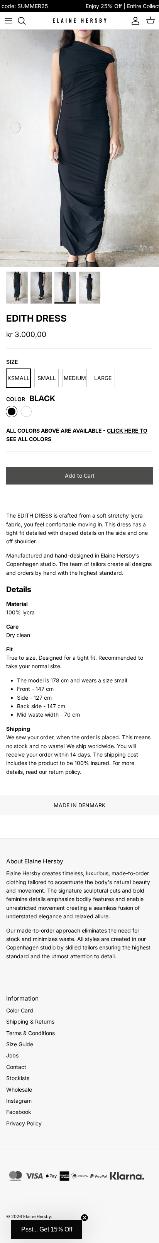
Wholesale (19, 1089)
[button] (46, 1229)
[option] (79, 148)
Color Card (19, 1010)
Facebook (18, 1112)
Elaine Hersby (37, 1216)
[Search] (25, 20)
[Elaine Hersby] (79, 20)
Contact (16, 1067)
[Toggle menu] (8, 20)
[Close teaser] (84, 1217)
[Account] (133, 20)
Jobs (12, 1055)
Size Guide (19, 1044)
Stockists (17, 1078)
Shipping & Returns (30, 1021)
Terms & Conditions (30, 1033)
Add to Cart (80, 475)
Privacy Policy (24, 1123)
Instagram (19, 1100)
